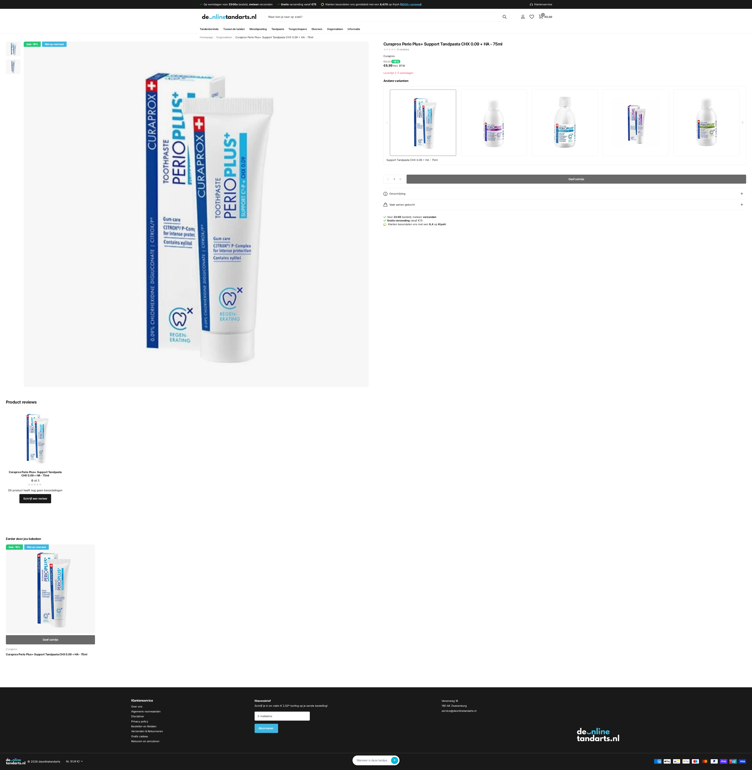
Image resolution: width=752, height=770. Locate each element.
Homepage (206, 37)
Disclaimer (137, 716)
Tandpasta (277, 29)
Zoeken (504, 17)
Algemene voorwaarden (146, 711)
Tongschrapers (297, 29)
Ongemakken (335, 29)
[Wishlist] (531, 16)
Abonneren (266, 728)
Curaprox (389, 56)
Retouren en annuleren (145, 741)
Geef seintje (576, 179)
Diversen (317, 29)
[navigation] (13, 49)
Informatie (354, 29)
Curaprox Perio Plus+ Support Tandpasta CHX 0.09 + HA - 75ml (35, 473)
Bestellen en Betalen (143, 726)
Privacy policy (139, 721)
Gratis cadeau (139, 736)
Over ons (136, 706)
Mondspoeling (258, 29)
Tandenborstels (209, 29)
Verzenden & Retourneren (147, 731)
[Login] (523, 16)
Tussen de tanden (234, 29)
